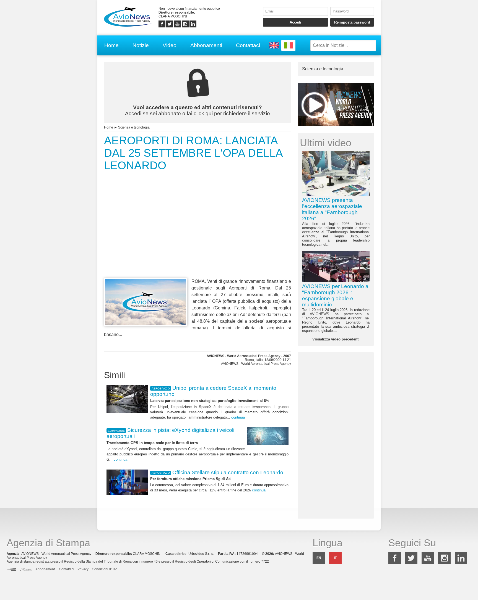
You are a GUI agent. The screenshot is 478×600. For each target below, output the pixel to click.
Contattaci (248, 45)
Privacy (83, 569)
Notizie (141, 45)
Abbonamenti (206, 45)
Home (111, 45)
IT (335, 558)
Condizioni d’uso (104, 569)
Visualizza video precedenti (336, 339)
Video (169, 45)
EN (318, 558)
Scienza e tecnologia (134, 127)
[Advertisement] (197, 235)
